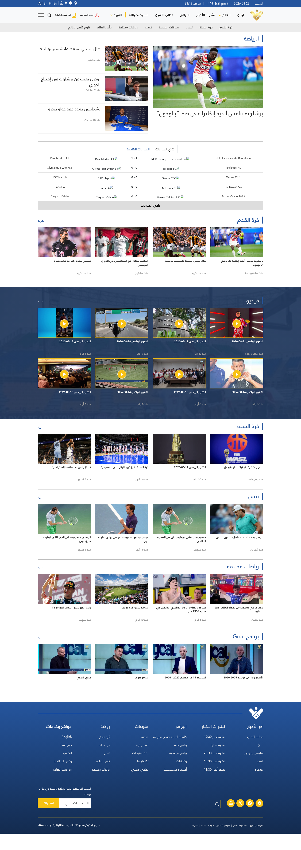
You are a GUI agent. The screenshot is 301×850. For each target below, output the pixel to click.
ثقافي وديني (139, 769)
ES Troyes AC (233, 186)
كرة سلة (105, 745)
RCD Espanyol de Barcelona (233, 158)
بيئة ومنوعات (140, 753)
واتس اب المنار (62, 761)
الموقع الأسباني (223, 825)
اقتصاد (259, 769)
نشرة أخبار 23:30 (214, 753)
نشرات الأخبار (205, 15)
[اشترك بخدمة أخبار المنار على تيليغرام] (259, 803)
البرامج (185, 15)
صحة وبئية (142, 745)
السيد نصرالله (138, 15)
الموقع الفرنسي (240, 825)
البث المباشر (87, 14)
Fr (50, 3)
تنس (190, 27)
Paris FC (60, 186)
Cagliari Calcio (60, 196)
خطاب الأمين (164, 15)
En (45, 3)
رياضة (105, 726)
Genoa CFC (233, 177)
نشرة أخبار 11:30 (214, 769)
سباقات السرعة (169, 27)
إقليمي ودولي (254, 753)
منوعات (141, 726)
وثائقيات (181, 761)
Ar (40, 3)
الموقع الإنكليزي (256, 825)
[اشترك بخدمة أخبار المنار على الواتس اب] (250, 803)
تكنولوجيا (142, 761)
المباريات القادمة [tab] (138, 149)
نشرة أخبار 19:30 (214, 737)
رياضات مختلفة (128, 27)
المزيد (118, 15)
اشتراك (48, 803)
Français (66, 745)
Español (66, 753)
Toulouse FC (233, 167)
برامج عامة (180, 745)
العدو (260, 761)
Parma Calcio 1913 (233, 196)
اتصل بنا (195, 825)
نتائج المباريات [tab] (165, 149)
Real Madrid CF (60, 158)
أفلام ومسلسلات (175, 769)
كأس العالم (104, 27)
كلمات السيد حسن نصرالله (170, 737)
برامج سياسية (178, 753)
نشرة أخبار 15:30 (214, 761)
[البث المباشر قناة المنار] (231, 803)
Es (55, 3)
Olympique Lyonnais (59, 167)
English (67, 737)
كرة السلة (206, 27)
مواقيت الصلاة (63, 14)
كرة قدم (104, 737)
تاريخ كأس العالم (79, 27)
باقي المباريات (150, 205)
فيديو (148, 27)
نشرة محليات (217, 745)
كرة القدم (226, 27)
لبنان (240, 15)
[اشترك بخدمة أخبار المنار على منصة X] (240, 803)
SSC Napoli (60, 177)
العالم (226, 15)
